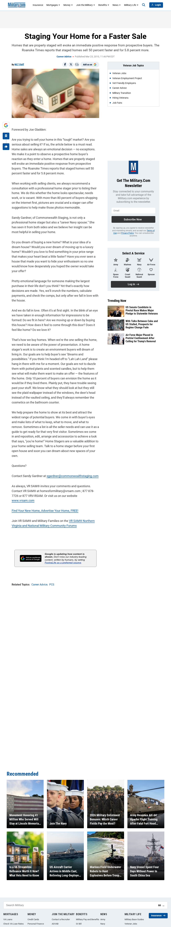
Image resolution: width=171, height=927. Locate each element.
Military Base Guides (134, 919)
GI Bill (78, 923)
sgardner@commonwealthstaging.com (73, 476)
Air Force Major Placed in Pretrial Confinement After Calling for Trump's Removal (141, 338)
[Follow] (6, 136)
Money (66, 5)
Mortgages (52, 5)
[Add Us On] (6, 125)
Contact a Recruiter (61, 919)
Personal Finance (36, 923)
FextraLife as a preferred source (63, 562)
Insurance (38, 5)
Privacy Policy (127, 233)
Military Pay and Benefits (87, 919)
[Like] (6, 146)
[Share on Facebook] (65, 64)
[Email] (77, 64)
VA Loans (7, 919)
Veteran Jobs (131, 923)
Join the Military (84, 5)
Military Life (130, 5)
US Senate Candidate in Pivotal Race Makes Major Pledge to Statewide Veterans (142, 310)
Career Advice (64, 56)
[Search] (143, 5)
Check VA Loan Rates (13, 923)
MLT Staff (19, 64)
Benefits (102, 5)
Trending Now (117, 300)
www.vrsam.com (23, 500)
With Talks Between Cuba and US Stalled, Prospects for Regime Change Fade (142, 324)
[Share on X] (71, 64)
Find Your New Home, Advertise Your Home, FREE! (45, 510)
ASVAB (55, 923)
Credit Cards (33, 919)
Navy (102, 923)
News (115, 5)
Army (102, 919)
